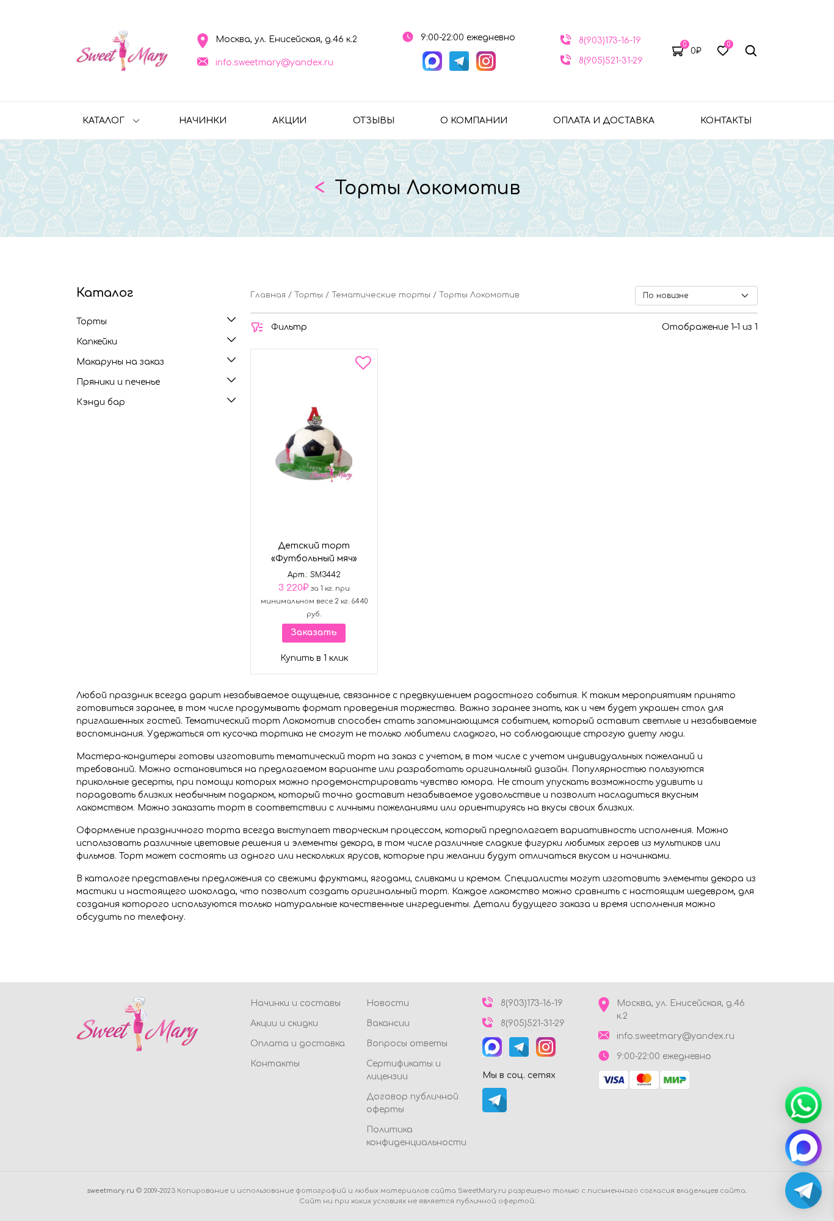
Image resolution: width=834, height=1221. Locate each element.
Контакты (726, 120)
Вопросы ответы (407, 1043)
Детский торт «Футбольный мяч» (314, 552)
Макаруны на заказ (120, 361)
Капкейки (96, 341)
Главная (268, 295)
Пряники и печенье (118, 382)
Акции (289, 120)
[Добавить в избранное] (363, 365)
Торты (91, 321)
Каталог (103, 120)
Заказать (314, 632)
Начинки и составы (295, 1003)
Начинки (203, 120)
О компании (473, 120)
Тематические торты (381, 295)
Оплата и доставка (604, 120)
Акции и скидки (284, 1023)
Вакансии (388, 1023)
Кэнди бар (100, 402)
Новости (387, 1003)
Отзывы (373, 120)
